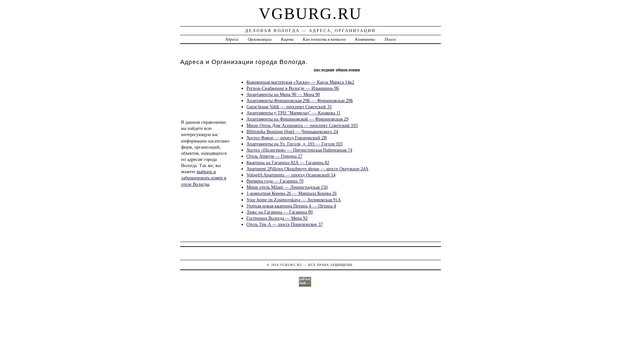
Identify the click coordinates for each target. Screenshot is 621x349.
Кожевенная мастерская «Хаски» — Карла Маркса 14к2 (300, 82)
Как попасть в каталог (324, 39)
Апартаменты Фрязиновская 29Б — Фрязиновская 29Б (299, 100)
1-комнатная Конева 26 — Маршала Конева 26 (291, 193)
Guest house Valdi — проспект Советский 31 (289, 106)
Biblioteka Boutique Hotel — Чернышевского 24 (292, 131)
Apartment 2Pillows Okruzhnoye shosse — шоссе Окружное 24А (307, 168)
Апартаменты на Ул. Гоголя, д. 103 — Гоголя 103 (294, 143)
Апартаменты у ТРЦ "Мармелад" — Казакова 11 (293, 112)
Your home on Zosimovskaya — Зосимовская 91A (293, 199)
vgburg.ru (310, 14)
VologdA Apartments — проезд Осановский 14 (290, 174)
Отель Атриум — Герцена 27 (274, 156)
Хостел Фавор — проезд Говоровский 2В (286, 137)
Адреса (231, 39)
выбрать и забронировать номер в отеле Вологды (203, 177)
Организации (260, 39)
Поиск (390, 39)
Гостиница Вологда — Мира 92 (277, 218)
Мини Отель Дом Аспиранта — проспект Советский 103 (302, 125)
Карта (287, 39)
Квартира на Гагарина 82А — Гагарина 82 (287, 162)
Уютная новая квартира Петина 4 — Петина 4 (291, 205)
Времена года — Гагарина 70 (274, 181)
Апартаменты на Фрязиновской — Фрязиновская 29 (297, 119)
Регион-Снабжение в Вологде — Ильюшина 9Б (292, 88)
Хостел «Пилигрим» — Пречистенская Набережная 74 (299, 150)
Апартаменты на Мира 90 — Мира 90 (283, 94)
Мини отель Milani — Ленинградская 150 (287, 187)
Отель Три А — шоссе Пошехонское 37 (284, 224)
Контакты (365, 39)
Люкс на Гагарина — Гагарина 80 (279, 212)
